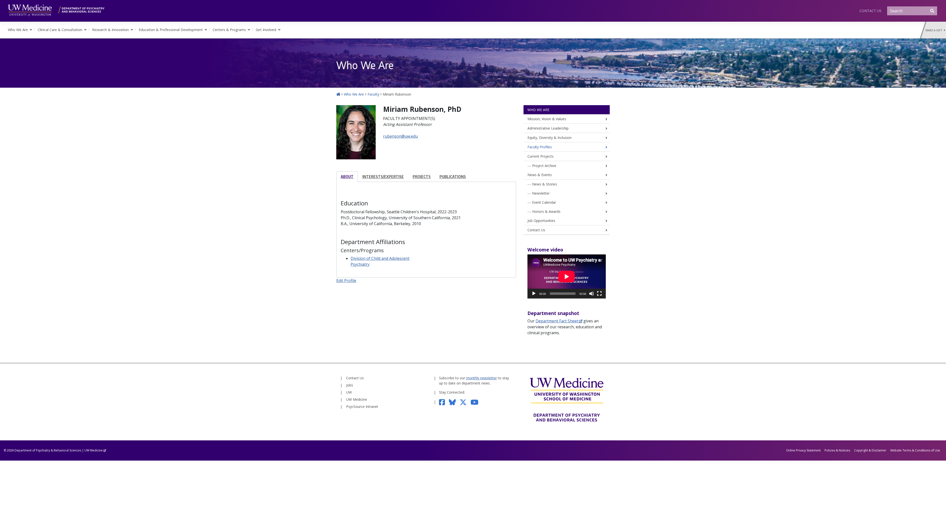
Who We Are (18, 29)
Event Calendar (544, 202)
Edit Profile (346, 280)
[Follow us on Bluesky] (454, 401)
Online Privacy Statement (803, 450)
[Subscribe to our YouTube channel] (476, 401)
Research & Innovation (110, 29)
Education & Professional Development (171, 29)
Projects (422, 176)
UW (349, 392)
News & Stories (544, 184)
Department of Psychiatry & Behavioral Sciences (48, 450)
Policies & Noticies (837, 450)
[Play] (533, 293)
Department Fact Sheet (557, 321)
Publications (452, 176)
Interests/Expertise (383, 176)
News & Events (539, 174)
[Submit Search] (932, 10)
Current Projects (540, 156)
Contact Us (870, 10)
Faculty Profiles (539, 147)
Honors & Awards (546, 211)
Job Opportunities (541, 220)
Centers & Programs (229, 29)
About (347, 176)
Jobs (349, 385)
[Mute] (591, 293)
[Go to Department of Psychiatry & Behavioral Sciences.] (338, 94)
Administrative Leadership (548, 128)
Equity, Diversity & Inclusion (549, 137)
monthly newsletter (481, 378)
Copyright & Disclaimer (870, 450)
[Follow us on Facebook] (444, 401)
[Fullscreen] (599, 293)
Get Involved (266, 29)
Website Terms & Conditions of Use (915, 450)
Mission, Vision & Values (546, 118)
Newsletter (541, 193)
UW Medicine (356, 399)
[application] (566, 276)
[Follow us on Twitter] (465, 401)
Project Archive (544, 165)
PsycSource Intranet (362, 406)
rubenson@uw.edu (400, 136)
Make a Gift (935, 30)
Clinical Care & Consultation (60, 29)
